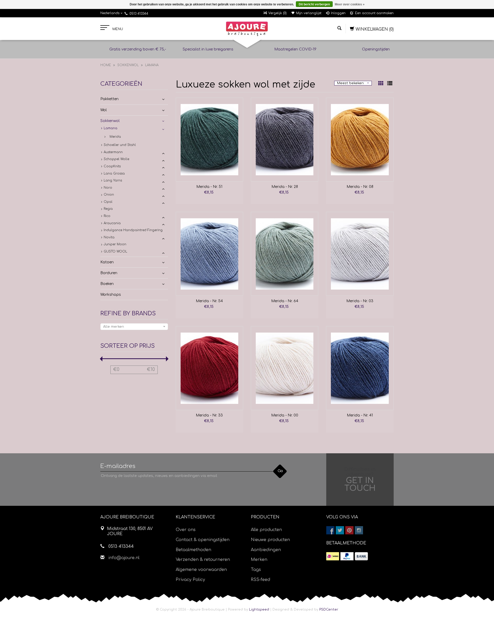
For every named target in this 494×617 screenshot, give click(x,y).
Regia (108, 209)
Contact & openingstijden (203, 539)
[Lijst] (390, 84)
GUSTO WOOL (115, 251)
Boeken (107, 284)
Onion (109, 194)
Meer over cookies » (350, 4)
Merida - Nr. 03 (359, 301)
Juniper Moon (115, 244)
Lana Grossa (114, 173)
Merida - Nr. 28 (284, 187)
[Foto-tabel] (381, 84)
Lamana (151, 65)
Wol (103, 110)
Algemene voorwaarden (201, 569)
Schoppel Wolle (116, 159)
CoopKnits (112, 166)
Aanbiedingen (266, 550)
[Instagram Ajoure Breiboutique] (359, 530)
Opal (108, 202)
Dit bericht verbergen (314, 4)
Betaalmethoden (193, 550)
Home (105, 65)
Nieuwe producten (270, 539)
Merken (259, 559)
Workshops (110, 295)
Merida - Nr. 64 (284, 301)
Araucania (112, 223)
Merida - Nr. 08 (360, 187)
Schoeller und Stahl (120, 145)
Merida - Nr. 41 (360, 415)
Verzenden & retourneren (203, 559)
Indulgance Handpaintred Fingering (133, 230)
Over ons (186, 529)
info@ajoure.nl (123, 557)
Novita (109, 237)
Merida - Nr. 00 (284, 415)
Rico (107, 216)
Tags (256, 569)
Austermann (113, 152)
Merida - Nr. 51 (209, 187)
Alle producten (266, 529)
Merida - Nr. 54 (209, 301)
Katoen (107, 262)
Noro (108, 187)
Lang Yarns (113, 180)
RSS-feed (260, 579)
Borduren (108, 273)
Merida (115, 136)
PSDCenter (328, 609)
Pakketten (109, 99)
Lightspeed (259, 609)
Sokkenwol (128, 65)
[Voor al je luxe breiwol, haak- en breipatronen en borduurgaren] (247, 29)
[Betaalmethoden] (332, 556)
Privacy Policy (190, 579)
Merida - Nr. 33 (209, 415)
